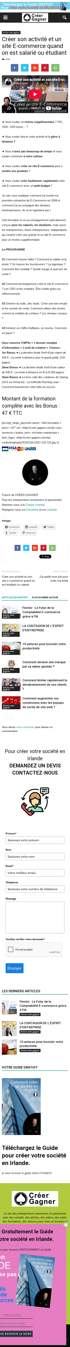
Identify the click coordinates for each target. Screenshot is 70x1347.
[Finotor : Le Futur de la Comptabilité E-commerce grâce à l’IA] (11, 612)
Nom (8, 849)
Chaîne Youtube (35, 504)
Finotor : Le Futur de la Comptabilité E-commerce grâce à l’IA (41, 612)
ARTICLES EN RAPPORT (15, 597)
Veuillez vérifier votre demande (25, 939)
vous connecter (25, 727)
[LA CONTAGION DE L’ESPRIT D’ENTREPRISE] (11, 630)
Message (11, 898)
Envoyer (14, 968)
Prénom (11, 833)
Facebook (32, 509)
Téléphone (12, 882)
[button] (65, 17)
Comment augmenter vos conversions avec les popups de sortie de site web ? (43, 702)
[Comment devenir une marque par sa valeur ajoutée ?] (11, 666)
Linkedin (52, 509)
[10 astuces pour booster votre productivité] (11, 648)
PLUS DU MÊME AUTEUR (45, 597)
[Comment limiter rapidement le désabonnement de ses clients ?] (11, 684)
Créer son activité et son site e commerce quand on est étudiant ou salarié (18, 580)
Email (10, 866)
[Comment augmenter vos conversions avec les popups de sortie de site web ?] (11, 702)
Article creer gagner (11, 32)
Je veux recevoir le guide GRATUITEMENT (27, 1173)
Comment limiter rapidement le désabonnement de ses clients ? (44, 684)
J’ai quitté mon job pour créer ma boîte (53, 578)
